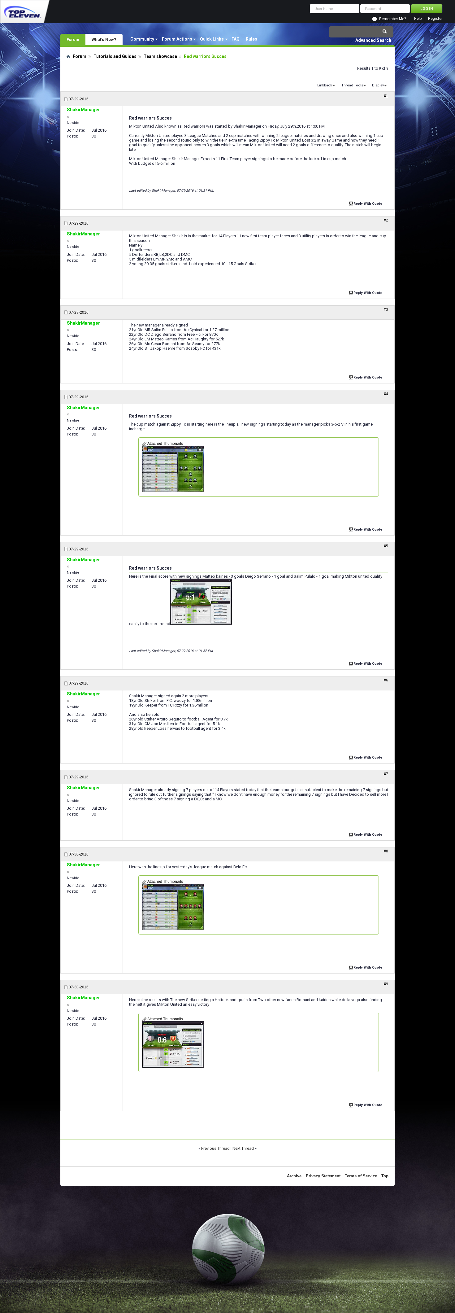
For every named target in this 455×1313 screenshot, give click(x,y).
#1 (386, 96)
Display (378, 85)
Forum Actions (177, 39)
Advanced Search (373, 40)
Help (418, 18)
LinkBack (324, 85)
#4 (386, 394)
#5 (386, 546)
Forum (73, 39)
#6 (386, 680)
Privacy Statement (323, 1176)
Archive (294, 1176)
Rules (251, 39)
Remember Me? (392, 19)
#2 (386, 220)
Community (142, 39)
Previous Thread (215, 1148)
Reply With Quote (367, 204)
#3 (386, 309)
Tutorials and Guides (114, 56)
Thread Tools (352, 85)
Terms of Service (361, 1176)
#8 (386, 851)
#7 (386, 774)
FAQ (236, 39)
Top (384, 1176)
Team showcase (160, 56)
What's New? (104, 39)
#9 (386, 984)
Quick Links (212, 39)
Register (435, 18)
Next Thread (243, 1148)
